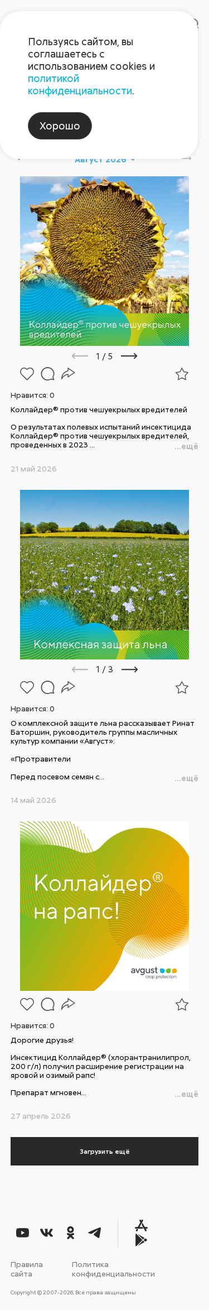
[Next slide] (144, 355)
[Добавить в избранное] (182, 374)
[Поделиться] (68, 374)
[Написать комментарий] (48, 374)
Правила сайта (27, 1268)
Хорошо (60, 125)
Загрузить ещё (105, 1151)
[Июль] (15, 159)
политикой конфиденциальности (80, 84)
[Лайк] (27, 374)
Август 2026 (101, 159)
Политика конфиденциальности (113, 1268)
